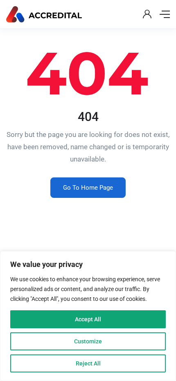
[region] (88, 316)
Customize (88, 341)
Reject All (88, 363)
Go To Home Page (88, 187)
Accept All (88, 319)
